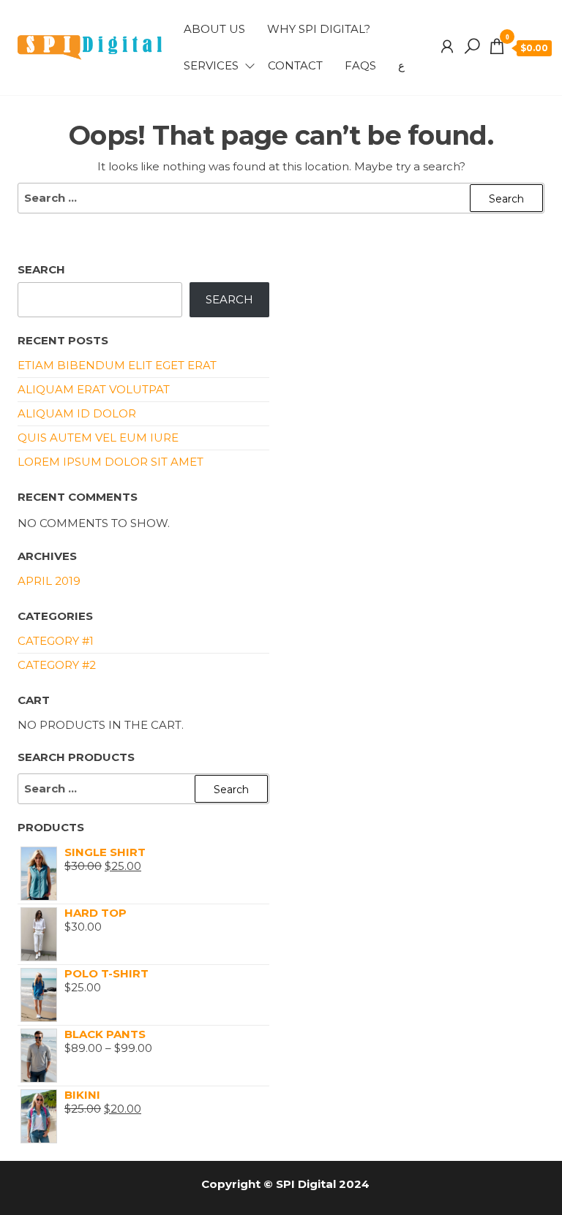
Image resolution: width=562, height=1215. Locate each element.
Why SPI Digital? (318, 29)
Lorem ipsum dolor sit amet (110, 462)
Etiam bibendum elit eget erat (117, 365)
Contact (295, 65)
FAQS (360, 65)
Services (211, 65)
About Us (214, 29)
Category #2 (57, 665)
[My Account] (447, 46)
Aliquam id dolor (77, 413)
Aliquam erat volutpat (94, 389)
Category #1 (56, 641)
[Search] (472, 46)
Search (41, 269)
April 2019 (49, 581)
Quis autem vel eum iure (98, 437)
